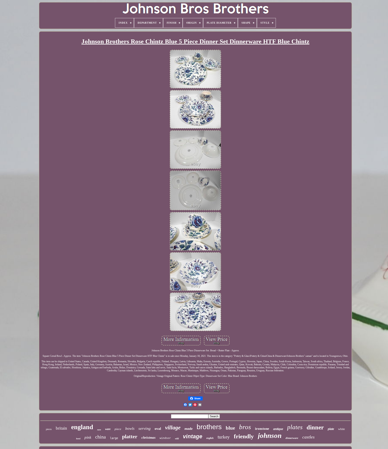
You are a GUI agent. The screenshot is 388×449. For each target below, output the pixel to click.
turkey (224, 436)
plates (295, 427)
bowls (129, 428)
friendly (244, 436)
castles (308, 436)
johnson (270, 435)
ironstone (262, 429)
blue (230, 428)
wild (177, 438)
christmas (148, 437)
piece (118, 429)
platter (129, 436)
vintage (192, 436)
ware (108, 429)
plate (331, 429)
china (100, 436)
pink (87, 437)
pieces (49, 429)
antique (278, 429)
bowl (78, 438)
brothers (209, 427)
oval (158, 429)
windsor (165, 438)
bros (245, 427)
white (341, 429)
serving (144, 428)
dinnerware (292, 437)
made (189, 429)
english (210, 438)
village (172, 427)
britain (61, 428)
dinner (315, 427)
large (114, 438)
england (82, 427)
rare (99, 429)
